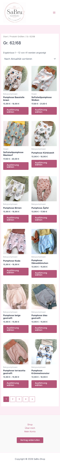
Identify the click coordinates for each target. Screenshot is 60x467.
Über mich (30, 428)
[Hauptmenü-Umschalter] (54, 12)
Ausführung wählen (13, 110)
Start (5, 36)
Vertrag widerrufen (30, 440)
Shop (30, 424)
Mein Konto (30, 431)
